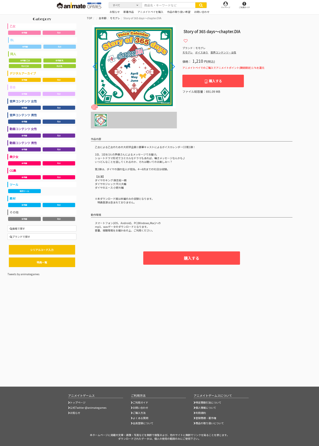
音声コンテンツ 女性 (23, 101)
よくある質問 (140, 418)
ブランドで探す (21, 236)
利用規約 (200, 413)
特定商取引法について (208, 402)
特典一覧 (42, 262)
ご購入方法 (139, 413)
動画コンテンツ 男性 (23, 143)
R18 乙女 (25, 66)
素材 (13, 198)
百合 (13, 87)
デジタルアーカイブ (23, 73)
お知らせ (75, 413)
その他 (14, 212)
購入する (215, 80)
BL (12, 40)
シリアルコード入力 (42, 250)
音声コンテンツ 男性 (23, 115)
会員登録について (143, 423)
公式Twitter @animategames (88, 407)
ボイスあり (202, 52)
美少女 (14, 156)
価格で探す (18, 228)
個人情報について (205, 407)
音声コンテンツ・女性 (223, 52)
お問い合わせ (140, 407)
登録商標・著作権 (205, 418)
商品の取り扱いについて (209, 423)
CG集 (13, 170)
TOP (89, 18)
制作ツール (24, 191)
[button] (172, 67)
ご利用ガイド (140, 402)
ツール (14, 184)
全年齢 (24, 32)
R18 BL (59, 66)
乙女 (13, 26)
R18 (59, 32)
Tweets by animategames (23, 274)
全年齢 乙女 (25, 60)
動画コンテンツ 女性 (23, 129)
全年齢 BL (60, 60)
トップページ (77, 402)
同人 (13, 54)
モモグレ (115, 18)
